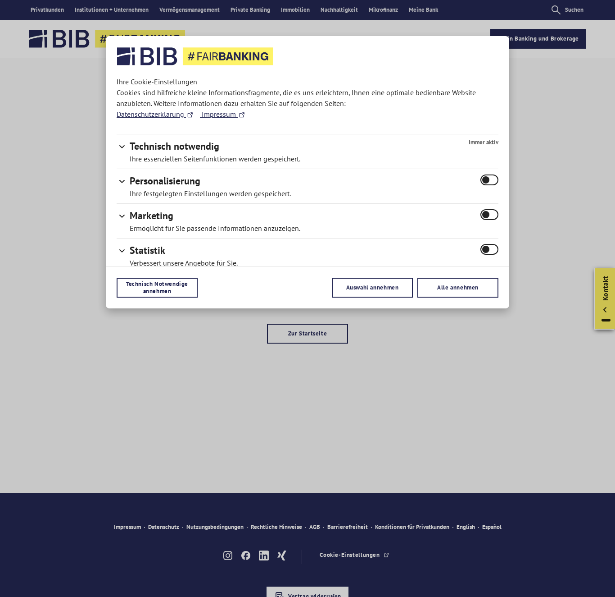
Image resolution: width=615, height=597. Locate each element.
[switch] (489, 180)
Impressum (219, 114)
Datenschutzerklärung (151, 114)
